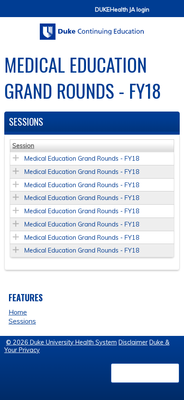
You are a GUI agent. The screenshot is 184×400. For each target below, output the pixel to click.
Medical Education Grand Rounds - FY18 (81, 158)
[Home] (92, 28)
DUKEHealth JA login (122, 9)
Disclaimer (133, 342)
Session (23, 146)
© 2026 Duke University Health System (61, 342)
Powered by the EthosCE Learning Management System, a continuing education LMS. (145, 373)
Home (18, 312)
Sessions (22, 321)
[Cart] (159, 13)
